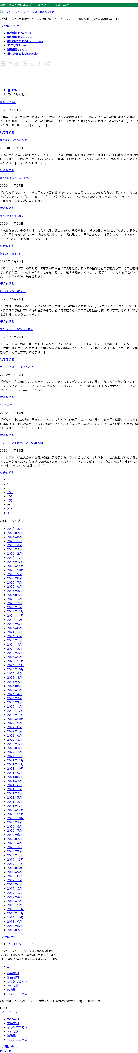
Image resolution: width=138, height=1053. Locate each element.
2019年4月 (14, 893)
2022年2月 (14, 752)
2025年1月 (14, 607)
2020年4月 (14, 843)
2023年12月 (15, 661)
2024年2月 (14, 653)
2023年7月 (14, 682)
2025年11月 (15, 566)
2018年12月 (15, 909)
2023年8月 (14, 678)
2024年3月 (14, 649)
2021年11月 (15, 764)
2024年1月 (14, 657)
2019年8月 (14, 876)
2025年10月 (15, 570)
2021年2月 (14, 802)
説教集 (11, 990)
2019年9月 (14, 872)
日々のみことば (17, 994)
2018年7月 (14, 930)
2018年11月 (15, 913)
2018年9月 (14, 922)
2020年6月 (14, 835)
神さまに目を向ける (10, 253)
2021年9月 (14, 773)
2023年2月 (14, 702)
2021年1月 (14, 806)
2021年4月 (14, 793)
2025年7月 (14, 582)
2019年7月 (14, 880)
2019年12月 (15, 859)
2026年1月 (14, 558)
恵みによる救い (8, 102)
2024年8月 (14, 628)
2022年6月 (14, 735)
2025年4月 (14, 595)
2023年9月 (14, 673)
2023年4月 (14, 694)
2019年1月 (14, 905)
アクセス (13, 986)
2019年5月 (14, 888)
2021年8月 (14, 777)
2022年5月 (14, 740)
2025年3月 (14, 599)
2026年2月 (14, 553)
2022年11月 (15, 715)
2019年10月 (15, 868)
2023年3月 (14, 698)
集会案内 (13, 977)
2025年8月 (14, 578)
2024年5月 (14, 640)
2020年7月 (14, 831)
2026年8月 (14, 529)
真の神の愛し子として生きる (15, 177)
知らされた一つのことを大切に (16, 329)
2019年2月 (14, 901)
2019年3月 (14, 897)
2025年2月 (14, 603)
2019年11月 (15, 864)
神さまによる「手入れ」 (13, 291)
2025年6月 (14, 587)
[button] (69, 937)
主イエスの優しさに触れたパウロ (17, 367)
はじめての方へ (17, 981)
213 (10, 509)
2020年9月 (14, 822)
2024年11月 (15, 615)
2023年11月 (15, 665)
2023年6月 (14, 686)
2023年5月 (14, 690)
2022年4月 (14, 744)
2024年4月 (14, 644)
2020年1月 (14, 855)
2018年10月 (15, 917)
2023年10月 (15, 669)
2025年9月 (14, 574)
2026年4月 (14, 545)
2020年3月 (14, 847)
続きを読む (7, 132)
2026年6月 (14, 537)
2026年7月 (14, 533)
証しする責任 (7, 404)
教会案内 (13, 973)
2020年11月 (15, 814)
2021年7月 (14, 781)
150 (10, 492)
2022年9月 (14, 723)
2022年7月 (14, 731)
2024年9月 (14, 624)
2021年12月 (15, 760)
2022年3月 (14, 748)
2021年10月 (15, 769)
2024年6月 (14, 636)
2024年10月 (15, 620)
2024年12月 (15, 611)
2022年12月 (15, 711)
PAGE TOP (7, 1051)
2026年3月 (14, 549)
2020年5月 (14, 839)
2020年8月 (14, 826)
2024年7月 (14, 632)
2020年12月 (15, 810)
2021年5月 (14, 789)
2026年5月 (14, 541)
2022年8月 (14, 727)
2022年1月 (14, 756)
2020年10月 (15, 818)
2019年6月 (14, 884)
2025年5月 (14, 591)
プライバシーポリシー (21, 944)
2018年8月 (14, 926)
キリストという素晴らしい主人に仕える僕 (22, 442)
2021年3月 (14, 797)
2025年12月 (15, 562)
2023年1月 (14, 706)
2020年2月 (14, 851)
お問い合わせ (10, 26)
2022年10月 (15, 719)
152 (10, 500)
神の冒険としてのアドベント (15, 140)
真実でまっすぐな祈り (11, 215)
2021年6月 (14, 785)
